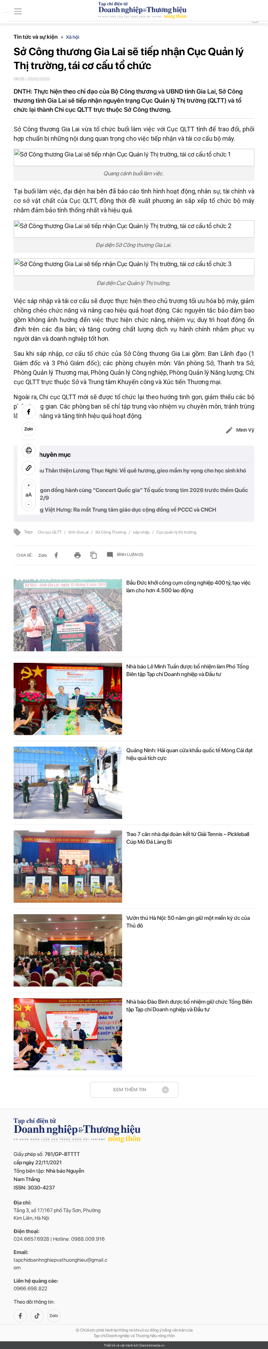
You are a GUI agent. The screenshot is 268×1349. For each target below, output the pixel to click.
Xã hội (72, 37)
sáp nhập (141, 532)
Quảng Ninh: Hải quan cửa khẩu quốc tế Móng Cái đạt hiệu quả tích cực (189, 754)
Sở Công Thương (111, 532)
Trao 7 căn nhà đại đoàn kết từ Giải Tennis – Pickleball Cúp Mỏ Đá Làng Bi (187, 838)
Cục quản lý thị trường (176, 532)
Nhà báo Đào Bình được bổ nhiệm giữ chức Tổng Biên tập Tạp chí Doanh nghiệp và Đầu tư (189, 1005)
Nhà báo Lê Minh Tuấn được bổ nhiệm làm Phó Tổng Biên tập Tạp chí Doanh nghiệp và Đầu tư (187, 670)
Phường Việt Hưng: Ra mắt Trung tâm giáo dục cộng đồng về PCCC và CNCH (119, 509)
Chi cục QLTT (50, 532)
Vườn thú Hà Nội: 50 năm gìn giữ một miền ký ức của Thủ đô (188, 922)
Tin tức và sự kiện (36, 37)
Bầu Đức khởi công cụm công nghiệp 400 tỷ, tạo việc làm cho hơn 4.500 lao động (188, 586)
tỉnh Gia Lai (78, 532)
